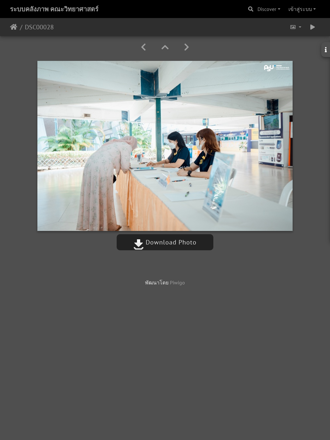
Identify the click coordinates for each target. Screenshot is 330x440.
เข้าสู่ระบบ (300, 9)
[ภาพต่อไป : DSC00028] (186, 47)
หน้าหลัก (13, 27)
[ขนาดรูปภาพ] (296, 27)
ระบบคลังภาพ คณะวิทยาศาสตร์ (54, 9)
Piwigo (177, 282)
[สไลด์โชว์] (312, 27)
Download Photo (170, 242)
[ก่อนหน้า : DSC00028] (143, 47)
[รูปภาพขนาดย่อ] (165, 47)
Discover (266, 9)
